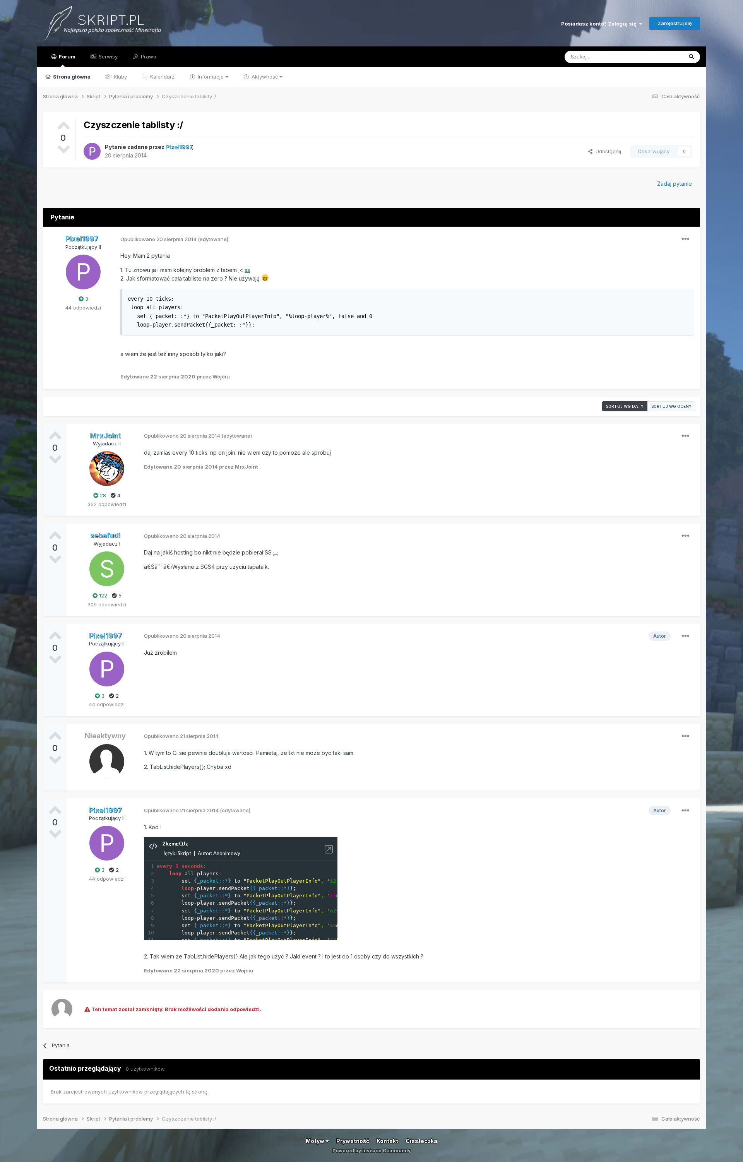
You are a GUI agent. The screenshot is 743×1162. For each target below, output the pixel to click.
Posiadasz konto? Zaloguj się (600, 24)
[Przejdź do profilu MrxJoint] (106, 468)
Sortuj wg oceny (671, 406)
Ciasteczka (421, 1141)
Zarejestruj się (674, 23)
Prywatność (352, 1141)
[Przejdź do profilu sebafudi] (106, 568)
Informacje (210, 77)
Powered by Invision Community (371, 1150)
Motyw (315, 1141)
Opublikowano (158, 239)
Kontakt (387, 1141)
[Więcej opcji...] (685, 239)
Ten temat (660, 57)
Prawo (147, 56)
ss (247, 270)
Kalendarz (162, 77)
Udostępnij (606, 151)
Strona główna (71, 77)
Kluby (119, 77)
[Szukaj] (691, 57)
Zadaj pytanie (674, 183)
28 (102, 495)
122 (102, 595)
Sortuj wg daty (625, 406)
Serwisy (107, 56)
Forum (66, 56)
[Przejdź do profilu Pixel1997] (92, 151)
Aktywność (264, 77)
